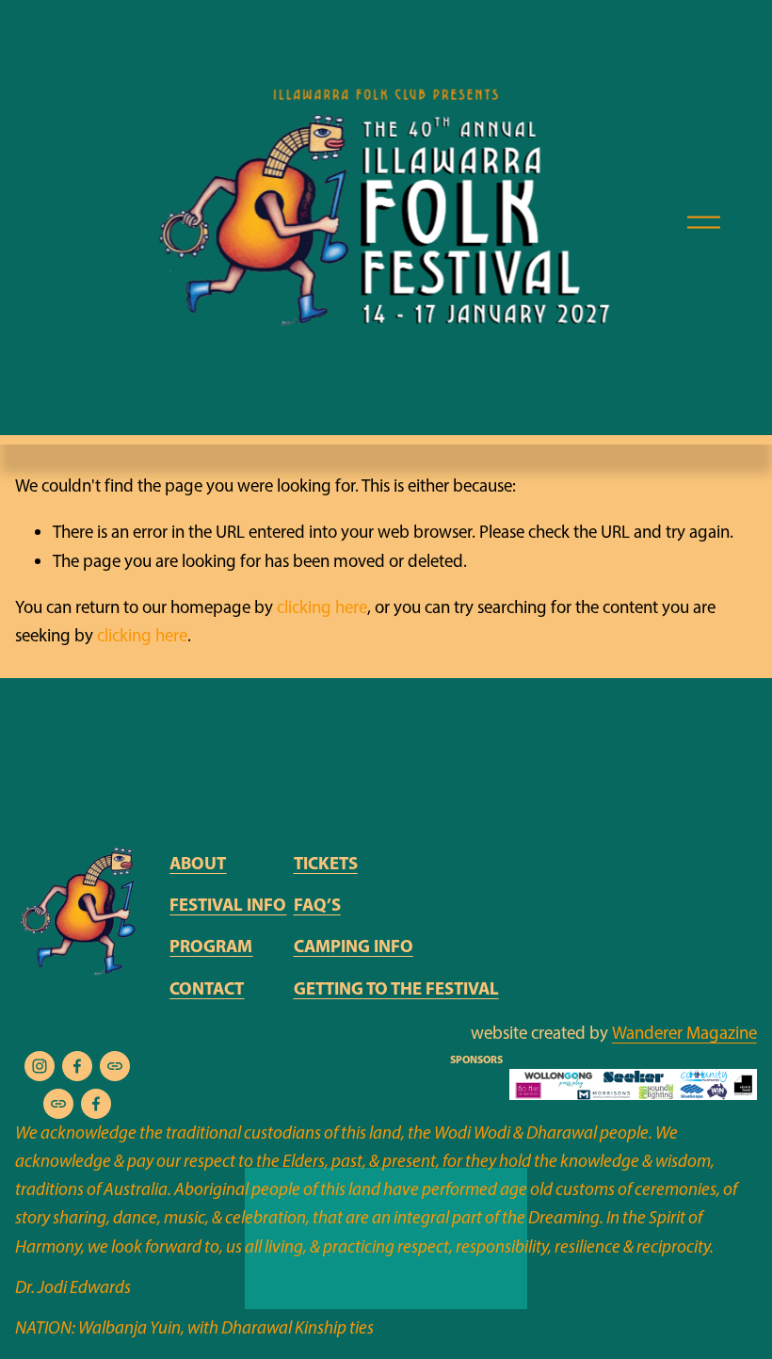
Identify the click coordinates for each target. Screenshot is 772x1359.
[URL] (115, 1066)
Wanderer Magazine (684, 1033)
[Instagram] (39, 1066)
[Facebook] (77, 1066)
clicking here (322, 607)
